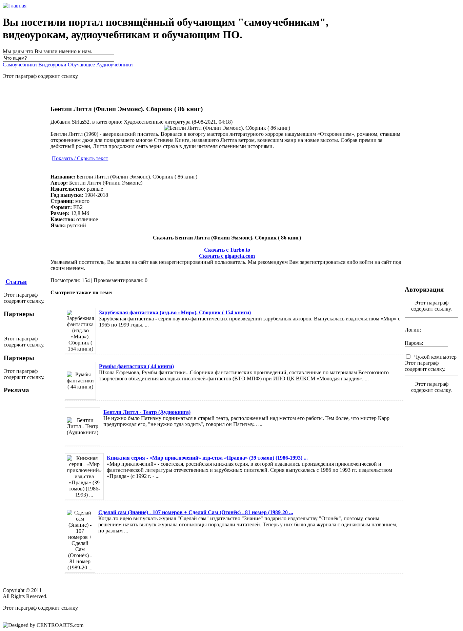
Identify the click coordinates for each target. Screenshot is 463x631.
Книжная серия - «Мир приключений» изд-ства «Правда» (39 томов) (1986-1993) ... (207, 458)
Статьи (16, 281)
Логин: (413, 330)
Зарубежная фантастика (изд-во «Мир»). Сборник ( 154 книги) (175, 312)
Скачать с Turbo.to (227, 250)
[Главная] (14, 5)
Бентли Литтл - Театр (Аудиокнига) (146, 412)
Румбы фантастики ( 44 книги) (136, 366)
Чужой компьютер (435, 357)
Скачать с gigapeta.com (227, 256)
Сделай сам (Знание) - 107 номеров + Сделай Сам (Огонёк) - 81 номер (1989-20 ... (195, 512)
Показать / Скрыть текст (80, 158)
